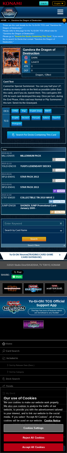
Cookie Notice (52, 420)
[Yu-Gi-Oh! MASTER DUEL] (55, 288)
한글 (24, 111)
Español (56, 118)
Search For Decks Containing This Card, (33, 36)
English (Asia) (36, 111)
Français (36, 118)
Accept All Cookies (33, 447)
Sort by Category (16, 372)
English (15, 118)
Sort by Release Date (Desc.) (21, 365)
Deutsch (25, 118)
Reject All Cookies (33, 437)
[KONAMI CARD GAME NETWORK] (33, 324)
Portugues (16, 124)
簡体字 (48, 111)
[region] (33, 420)
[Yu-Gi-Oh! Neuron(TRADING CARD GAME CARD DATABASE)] (9, 12)
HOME (4, 20)
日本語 (15, 111)
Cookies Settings (33, 428)
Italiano (46, 118)
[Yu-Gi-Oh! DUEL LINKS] (33, 288)
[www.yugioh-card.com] (12, 288)
